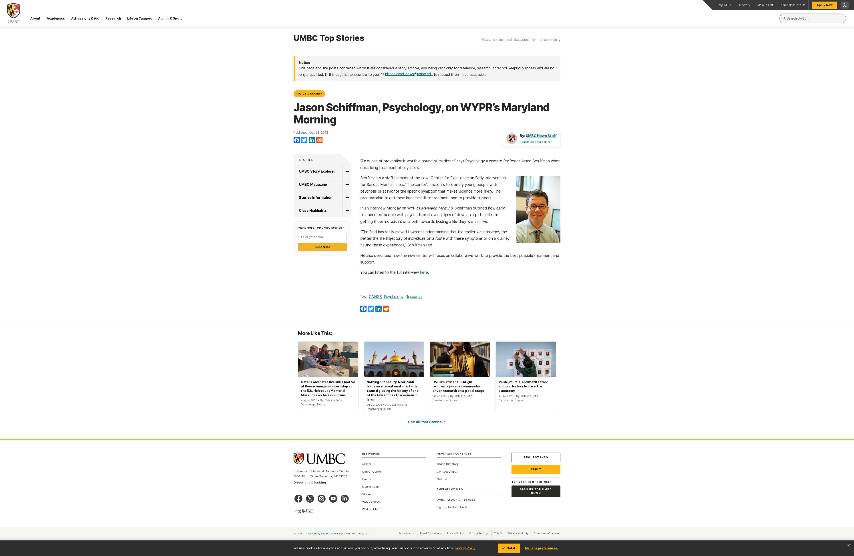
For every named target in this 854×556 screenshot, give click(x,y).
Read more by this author (536, 141)
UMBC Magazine (313, 184)
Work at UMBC (371, 509)
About (35, 18)
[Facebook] (297, 140)
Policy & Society (309, 93)
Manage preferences (541, 548)
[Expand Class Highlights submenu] (346, 210)
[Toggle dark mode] (845, 5)
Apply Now (825, 5)
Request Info (536, 457)
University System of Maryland (326, 533)
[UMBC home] (10, 13)
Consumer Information (547, 533)
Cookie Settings (479, 533)
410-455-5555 (465, 499)
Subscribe (322, 247)
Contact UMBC (447, 471)
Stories (306, 159)
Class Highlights (312, 210)
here (424, 272)
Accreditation (407, 533)
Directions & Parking (310, 482)
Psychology (393, 296)
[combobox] (812, 18)
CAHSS (375, 296)
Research (113, 18)
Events (366, 479)
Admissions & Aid (85, 18)
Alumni (366, 464)
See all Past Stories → (427, 422)
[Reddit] (319, 140)
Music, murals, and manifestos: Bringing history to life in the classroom (523, 386)
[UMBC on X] (310, 499)
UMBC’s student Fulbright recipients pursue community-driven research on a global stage (458, 386)
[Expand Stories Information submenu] (346, 197)
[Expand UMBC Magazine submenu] (346, 184)
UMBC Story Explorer (317, 171)
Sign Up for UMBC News (536, 491)
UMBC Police (445, 499)
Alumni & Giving (170, 18)
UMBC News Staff (541, 135)
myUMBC (725, 5)
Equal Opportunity (432, 533)
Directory (744, 5)
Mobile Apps (370, 486)
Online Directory (447, 464)
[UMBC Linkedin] (345, 499)
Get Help (443, 479)
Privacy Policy (465, 548)
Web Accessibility (519, 533)
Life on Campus (139, 18)
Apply (536, 469)
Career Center (372, 471)
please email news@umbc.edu (409, 74)
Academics (56, 18)
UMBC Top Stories (329, 38)
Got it (511, 548)
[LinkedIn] (312, 140)
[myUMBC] (304, 511)
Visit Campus (371, 501)
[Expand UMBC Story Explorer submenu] (346, 171)
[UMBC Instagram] (321, 499)
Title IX (499, 533)
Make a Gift (765, 5)
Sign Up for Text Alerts (452, 507)
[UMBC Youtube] (333, 499)
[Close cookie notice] (849, 545)
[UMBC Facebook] (298, 499)
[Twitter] (304, 140)
